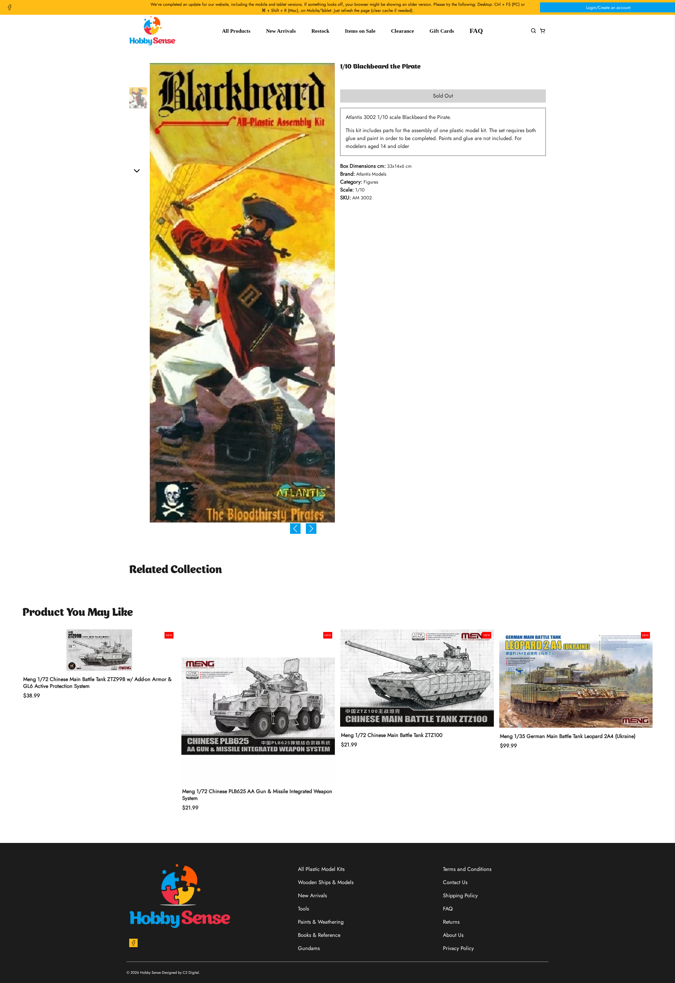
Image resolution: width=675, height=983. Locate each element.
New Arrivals (281, 31)
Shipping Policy (460, 895)
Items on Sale (360, 31)
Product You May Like (77, 613)
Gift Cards (442, 31)
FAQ (476, 30)
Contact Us (455, 882)
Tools (303, 909)
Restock (320, 31)
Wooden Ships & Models (326, 882)
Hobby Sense (150, 972)
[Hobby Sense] (152, 30)
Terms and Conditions (467, 869)
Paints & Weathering (321, 922)
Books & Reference (319, 935)
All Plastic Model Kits (321, 869)
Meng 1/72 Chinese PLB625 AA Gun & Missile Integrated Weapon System (257, 795)
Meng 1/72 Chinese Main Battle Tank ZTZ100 (391, 735)
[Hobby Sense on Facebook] (9, 7)
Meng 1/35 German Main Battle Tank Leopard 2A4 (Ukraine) (567, 736)
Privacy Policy (458, 948)
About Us (453, 935)
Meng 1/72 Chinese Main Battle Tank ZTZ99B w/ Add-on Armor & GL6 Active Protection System (97, 683)
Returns (451, 922)
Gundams (309, 948)
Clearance (402, 31)
